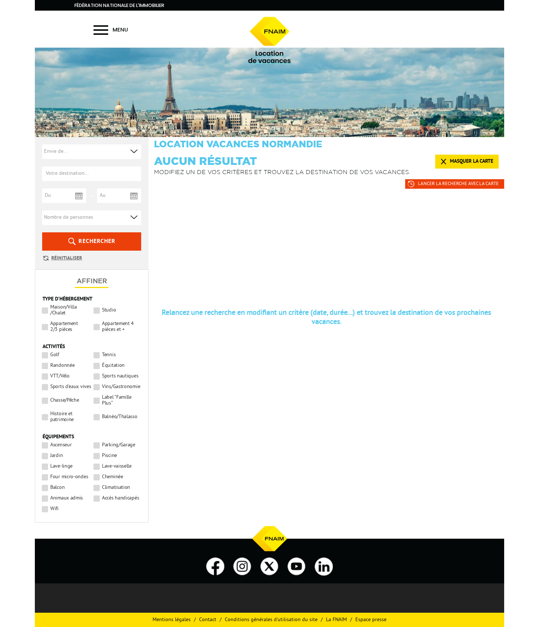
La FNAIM (336, 620)
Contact (207, 620)
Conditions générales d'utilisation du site (271, 620)
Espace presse (370, 620)
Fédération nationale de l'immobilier (119, 5)
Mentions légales (172, 620)
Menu (120, 29)
